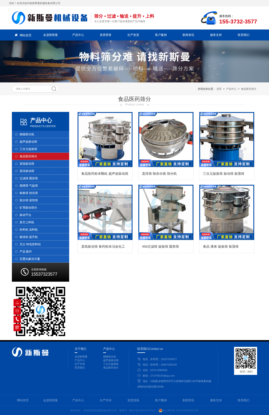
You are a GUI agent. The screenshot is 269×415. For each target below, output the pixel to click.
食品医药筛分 (248, 88)
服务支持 (216, 34)
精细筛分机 (109, 356)
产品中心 (78, 34)
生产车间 (105, 400)
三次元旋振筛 (111, 363)
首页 (219, 88)
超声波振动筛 (111, 360)
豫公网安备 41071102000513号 (180, 410)
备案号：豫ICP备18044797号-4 (137, 410)
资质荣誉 (105, 34)
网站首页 (25, 35)
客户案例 (161, 34)
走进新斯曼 (50, 34)
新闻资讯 (188, 34)
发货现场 (133, 400)
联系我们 (243, 34)
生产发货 (133, 34)
